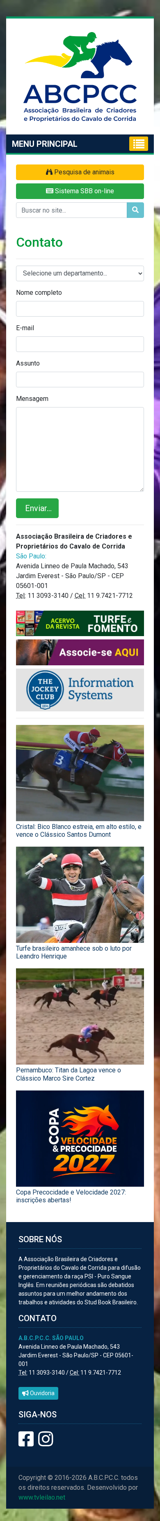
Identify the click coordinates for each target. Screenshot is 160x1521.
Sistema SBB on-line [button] (83, 191)
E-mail (25, 328)
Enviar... (37, 508)
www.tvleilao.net (41, 1497)
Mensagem (32, 399)
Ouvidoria (42, 1393)
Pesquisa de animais (83, 172)
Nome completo (39, 292)
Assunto (28, 363)
